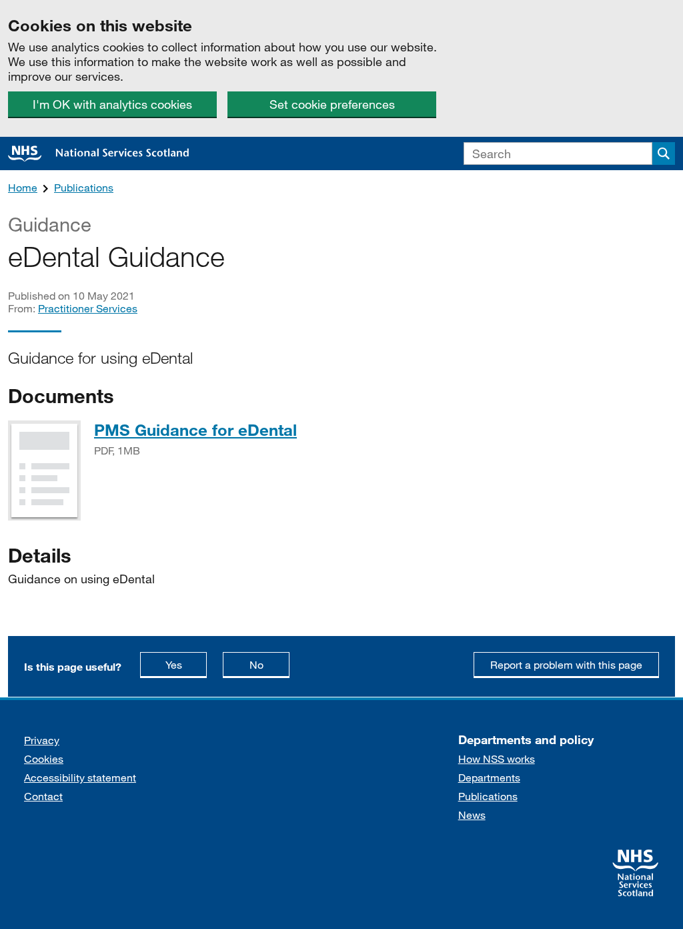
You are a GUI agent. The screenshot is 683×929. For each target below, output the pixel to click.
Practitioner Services (87, 308)
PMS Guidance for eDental (195, 429)
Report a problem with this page (566, 664)
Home (22, 187)
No (269, 664)
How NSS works (496, 758)
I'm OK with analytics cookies (112, 104)
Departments (489, 777)
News (472, 814)
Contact (43, 796)
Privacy (41, 739)
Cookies (43, 758)
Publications (83, 187)
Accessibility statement (80, 777)
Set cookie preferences (332, 104)
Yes (186, 664)
